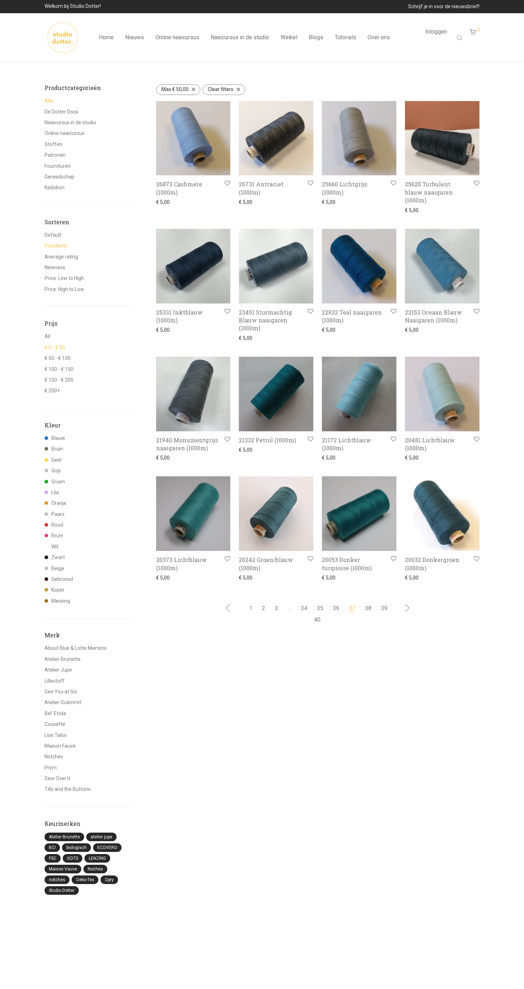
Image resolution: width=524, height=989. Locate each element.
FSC (52, 858)
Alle (49, 101)
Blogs (316, 37)
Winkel (289, 37)
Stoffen (53, 144)
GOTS (72, 858)
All (47, 336)
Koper (58, 590)
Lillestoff (55, 681)
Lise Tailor (56, 735)
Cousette (55, 724)
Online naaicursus (177, 37)
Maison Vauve (63, 869)
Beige (57, 568)
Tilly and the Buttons (68, 789)
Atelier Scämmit (63, 702)
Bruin (57, 449)
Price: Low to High (64, 278)
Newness (55, 267)
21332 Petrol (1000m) (267, 440)
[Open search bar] (460, 37)
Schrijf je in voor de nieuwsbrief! (443, 6)
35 (320, 608)
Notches (54, 756)
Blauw (58, 438)
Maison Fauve (60, 746)
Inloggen (436, 31)
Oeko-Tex (85, 879)
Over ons (379, 37)
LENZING (97, 858)
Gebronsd (62, 579)
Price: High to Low (64, 289)
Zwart (58, 557)
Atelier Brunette (63, 659)
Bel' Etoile (55, 713)
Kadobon (55, 187)
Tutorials (345, 37)
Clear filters (220, 89)
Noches (95, 869)
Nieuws (134, 37)
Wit (54, 546)
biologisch (76, 847)
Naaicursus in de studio (240, 37)
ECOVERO (107, 847)
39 (384, 608)
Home (106, 37)
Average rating (61, 257)
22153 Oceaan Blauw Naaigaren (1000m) (433, 316)
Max (175, 89)
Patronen (55, 155)
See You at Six (61, 691)
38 (368, 608)
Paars (58, 514)
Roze (57, 535)
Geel (56, 460)
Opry (109, 879)
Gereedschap (60, 177)
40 (317, 619)
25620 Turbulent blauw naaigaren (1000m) (429, 192)
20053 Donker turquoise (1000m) (347, 563)
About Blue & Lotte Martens (76, 648)
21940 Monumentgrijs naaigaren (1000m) (187, 444)
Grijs (56, 470)
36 (336, 608)
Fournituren (58, 166)
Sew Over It (57, 778)
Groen (58, 482)
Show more (167, 202)
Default (53, 235)
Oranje (58, 503)
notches (57, 879)
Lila (55, 492)
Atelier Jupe (58, 670)
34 (304, 608)
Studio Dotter (62, 890)
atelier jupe (101, 836)
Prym (51, 767)
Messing (60, 601)
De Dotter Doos (61, 112)
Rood (57, 525)
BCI (52, 847)
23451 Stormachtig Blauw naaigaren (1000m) (265, 320)
